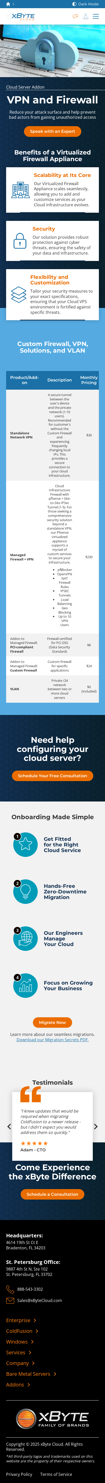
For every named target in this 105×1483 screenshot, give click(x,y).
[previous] (12, 1126)
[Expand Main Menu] (96, 16)
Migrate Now (52, 1022)
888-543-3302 (30, 1289)
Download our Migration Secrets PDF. (53, 1040)
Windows (17, 1341)
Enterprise (18, 1320)
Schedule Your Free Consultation (52, 775)
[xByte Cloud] (20, 16)
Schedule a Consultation (52, 1194)
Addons (15, 1384)
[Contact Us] (75, 16)
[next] (93, 1126)
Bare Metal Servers (28, 1374)
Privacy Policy (19, 1474)
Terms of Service (56, 1474)
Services (15, 1352)
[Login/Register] (86, 16)
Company (17, 1363)
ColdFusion (19, 1331)
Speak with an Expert (52, 131)
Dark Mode (88, 4)
